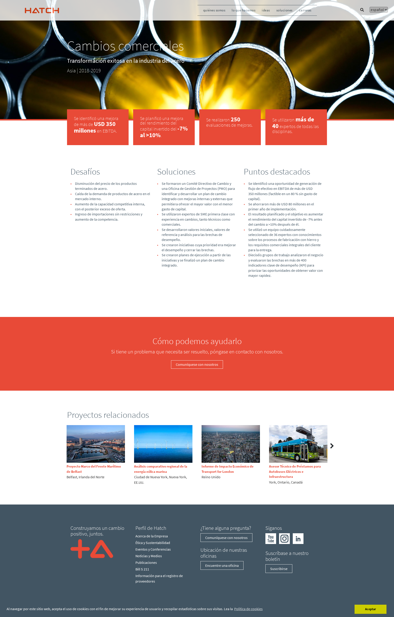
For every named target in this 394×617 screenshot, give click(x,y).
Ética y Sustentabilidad (152, 542)
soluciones (284, 10)
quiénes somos (214, 10)
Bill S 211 (142, 569)
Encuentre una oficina (222, 565)
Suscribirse (279, 568)
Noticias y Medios (148, 556)
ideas (266, 10)
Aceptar (370, 609)
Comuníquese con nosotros (197, 364)
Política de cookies (248, 609)
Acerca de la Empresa (151, 536)
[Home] (91, 548)
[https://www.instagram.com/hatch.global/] (284, 538)
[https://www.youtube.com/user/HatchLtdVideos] (270, 538)
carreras (305, 10)
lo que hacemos (243, 10)
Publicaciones (146, 562)
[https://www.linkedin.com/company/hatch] (298, 538)
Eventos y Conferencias (153, 549)
